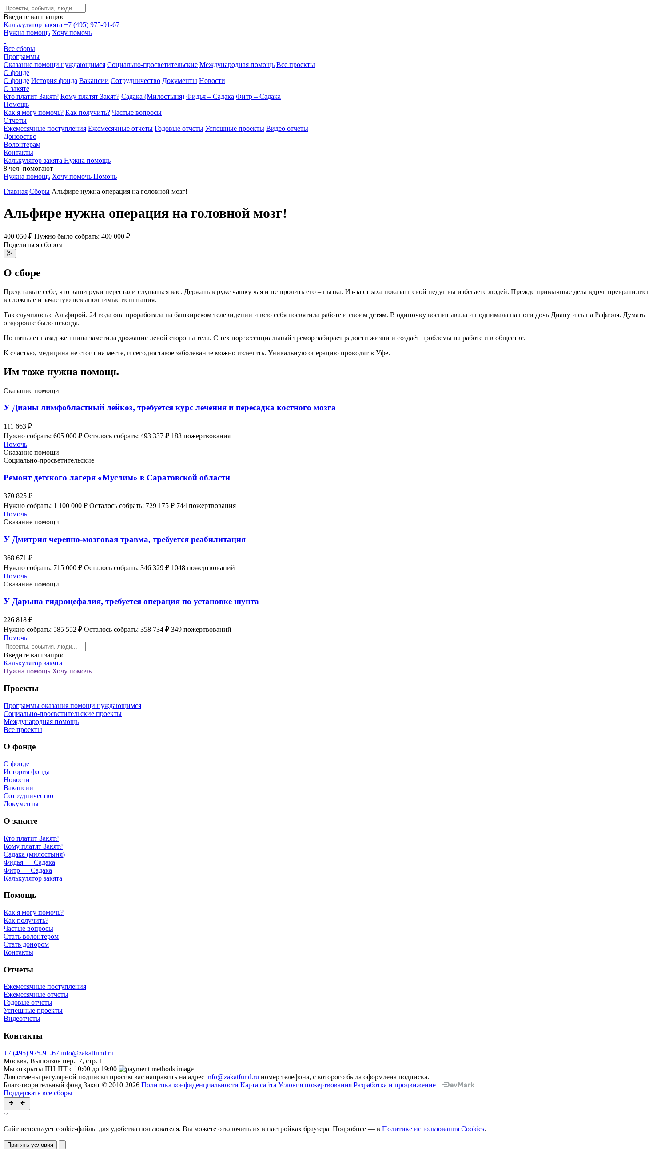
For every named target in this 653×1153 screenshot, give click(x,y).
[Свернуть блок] (17, 1103)
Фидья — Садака (29, 862)
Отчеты (15, 120)
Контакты (18, 152)
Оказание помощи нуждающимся (54, 64)
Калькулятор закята (34, 24)
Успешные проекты (234, 128)
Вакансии (94, 80)
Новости (212, 80)
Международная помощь (237, 64)
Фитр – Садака (258, 96)
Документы (179, 80)
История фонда (54, 80)
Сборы (39, 191)
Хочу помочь (72, 32)
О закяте (16, 88)
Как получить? (87, 112)
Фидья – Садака (210, 96)
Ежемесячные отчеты (120, 128)
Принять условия (30, 1144)
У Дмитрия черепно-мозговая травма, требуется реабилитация (125, 539)
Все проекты (295, 64)
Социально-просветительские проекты (63, 713)
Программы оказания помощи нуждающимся (72, 705)
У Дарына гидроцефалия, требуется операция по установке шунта (131, 601)
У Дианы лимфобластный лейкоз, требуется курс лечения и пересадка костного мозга (170, 407)
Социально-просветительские (152, 64)
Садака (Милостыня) (152, 96)
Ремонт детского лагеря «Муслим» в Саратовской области (117, 477)
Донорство (20, 136)
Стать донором (26, 944)
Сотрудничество (135, 80)
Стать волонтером (31, 936)
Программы (22, 56)
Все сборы (19, 48)
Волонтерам (22, 144)
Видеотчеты (22, 1018)
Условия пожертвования (315, 1085)
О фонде (16, 72)
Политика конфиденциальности (190, 1085)
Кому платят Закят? (89, 96)
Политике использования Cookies (433, 1129)
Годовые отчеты (179, 128)
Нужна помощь (27, 32)
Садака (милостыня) (34, 854)
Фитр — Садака (28, 870)
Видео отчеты (287, 128)
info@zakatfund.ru (87, 1053)
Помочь (15, 444)
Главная (16, 191)
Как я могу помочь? (34, 112)
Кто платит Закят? (31, 96)
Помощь (16, 104)
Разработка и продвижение (396, 1085)
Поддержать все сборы (38, 1093)
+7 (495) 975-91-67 (91, 24)
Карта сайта (258, 1085)
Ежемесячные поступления (45, 128)
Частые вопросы (137, 112)
